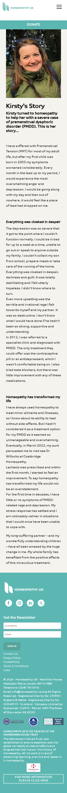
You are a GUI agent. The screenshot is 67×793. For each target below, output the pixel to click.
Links (6, 670)
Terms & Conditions (16, 666)
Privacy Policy (11, 658)
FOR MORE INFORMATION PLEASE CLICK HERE (33, 778)
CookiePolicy (11, 662)
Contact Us (10, 653)
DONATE (33, 24)
